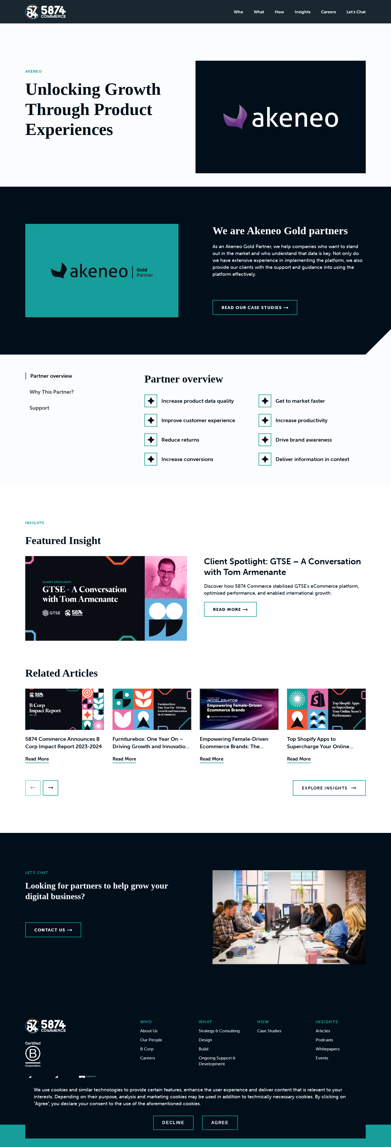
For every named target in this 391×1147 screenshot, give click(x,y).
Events (322, 1057)
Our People (151, 1039)
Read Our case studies (252, 307)
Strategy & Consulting (219, 1030)
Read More (227, 609)
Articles (323, 1030)
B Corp (146, 1048)
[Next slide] (50, 788)
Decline (173, 1122)
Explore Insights (325, 788)
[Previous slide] (33, 788)
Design (205, 1039)
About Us (148, 1030)
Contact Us (49, 929)
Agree (220, 1122)
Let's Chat (356, 11)
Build (203, 1048)
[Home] (45, 12)
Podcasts (324, 1039)
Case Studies (269, 1030)
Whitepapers (328, 1048)
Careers (328, 11)
